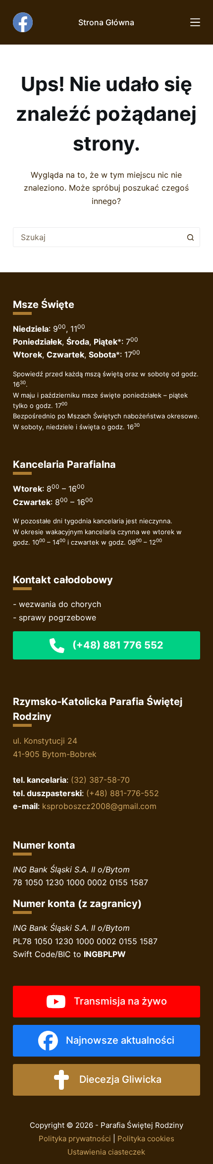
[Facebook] (23, 22)
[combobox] (97, 237)
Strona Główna (106, 22)
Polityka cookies (145, 1138)
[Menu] (195, 22)
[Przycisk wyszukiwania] (190, 237)
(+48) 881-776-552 (122, 793)
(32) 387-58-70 (100, 780)
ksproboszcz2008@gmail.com (99, 806)
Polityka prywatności (75, 1138)
